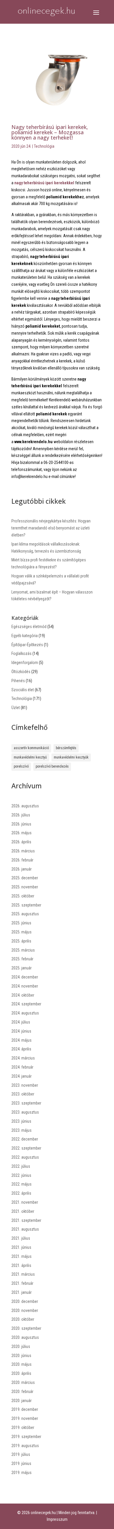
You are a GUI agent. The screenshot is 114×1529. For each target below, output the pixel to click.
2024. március (23, 1058)
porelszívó (21, 766)
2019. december (24, 1409)
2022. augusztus (25, 1157)
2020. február (22, 1391)
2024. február (22, 1067)
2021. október (22, 1211)
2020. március (23, 1382)
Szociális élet (22, 689)
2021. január (21, 1292)
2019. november (24, 1418)
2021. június (21, 1247)
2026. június (21, 824)
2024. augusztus (25, 1013)
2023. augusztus (25, 1112)
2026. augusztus (25, 806)
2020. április (21, 1373)
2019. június (21, 1463)
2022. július (20, 1166)
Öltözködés (20, 671)
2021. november (24, 1202)
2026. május (21, 832)
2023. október (22, 1094)
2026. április (21, 842)
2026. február (22, 860)
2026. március (23, 851)
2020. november (24, 1310)
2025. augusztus (25, 913)
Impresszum (57, 1519)
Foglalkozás (21, 653)
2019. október (22, 1427)
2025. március (23, 950)
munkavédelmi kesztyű (30, 757)
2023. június (21, 1121)
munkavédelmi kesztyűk (71, 757)
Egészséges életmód (28, 626)
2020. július (20, 1346)
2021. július (20, 1238)
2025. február (22, 959)
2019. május (21, 1472)
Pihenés (18, 680)
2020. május (21, 1364)
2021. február (22, 1283)
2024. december (24, 977)
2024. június (21, 1031)
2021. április (21, 1265)
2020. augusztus (25, 1337)
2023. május (21, 1130)
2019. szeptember (26, 1436)
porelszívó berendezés (52, 766)
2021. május (21, 1256)
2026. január (21, 869)
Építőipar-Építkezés (27, 644)
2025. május (21, 932)
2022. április (21, 1193)
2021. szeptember (26, 1220)
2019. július (20, 1454)
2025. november (24, 887)
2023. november (24, 1085)
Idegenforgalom (24, 662)
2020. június (21, 1355)
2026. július (20, 815)
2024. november (24, 986)
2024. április (21, 1049)
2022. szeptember (26, 1148)
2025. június (21, 923)
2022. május (21, 1184)
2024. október (22, 995)
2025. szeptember (26, 905)
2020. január (21, 1400)
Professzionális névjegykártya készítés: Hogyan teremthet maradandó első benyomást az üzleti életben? (51, 528)
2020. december (24, 1301)
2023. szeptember (26, 1103)
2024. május (21, 1040)
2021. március (23, 1274)
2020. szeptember (26, 1328)
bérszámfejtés (66, 748)
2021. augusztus (25, 1229)
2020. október (22, 1319)
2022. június (21, 1175)
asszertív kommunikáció (31, 748)
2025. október (22, 896)
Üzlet (15, 707)
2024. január (21, 1076)
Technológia (44, 146)
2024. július (20, 1022)
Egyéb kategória (24, 635)
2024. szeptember (26, 1004)
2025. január (21, 968)
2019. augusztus (25, 1445)
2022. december (24, 1139)
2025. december (24, 878)
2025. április (21, 941)
